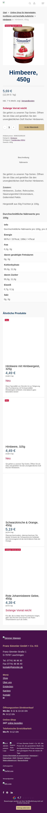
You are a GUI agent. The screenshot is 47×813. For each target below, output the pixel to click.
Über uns (7, 682)
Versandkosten (27, 101)
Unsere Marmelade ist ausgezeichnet (16, 755)
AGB (14, 758)
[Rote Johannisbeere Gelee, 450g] (23, 570)
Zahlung (27, 758)
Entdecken (8, 686)
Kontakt (6, 695)
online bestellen (15, 723)
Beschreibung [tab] (23, 157)
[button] (43, 3)
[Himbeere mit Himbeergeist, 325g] (23, 340)
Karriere (7, 690)
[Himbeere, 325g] (23, 421)
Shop (5, 678)
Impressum (33, 755)
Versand (20, 758)
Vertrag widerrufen (23, 808)
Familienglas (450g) (18, 140)
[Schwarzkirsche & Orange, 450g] (23, 496)
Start (5, 12)
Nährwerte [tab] (23, 162)
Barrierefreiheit (23, 760)
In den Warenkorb (31, 127)
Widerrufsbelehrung (10, 760)
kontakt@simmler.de (13, 667)
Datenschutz (7, 758)
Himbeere (7, 19)
